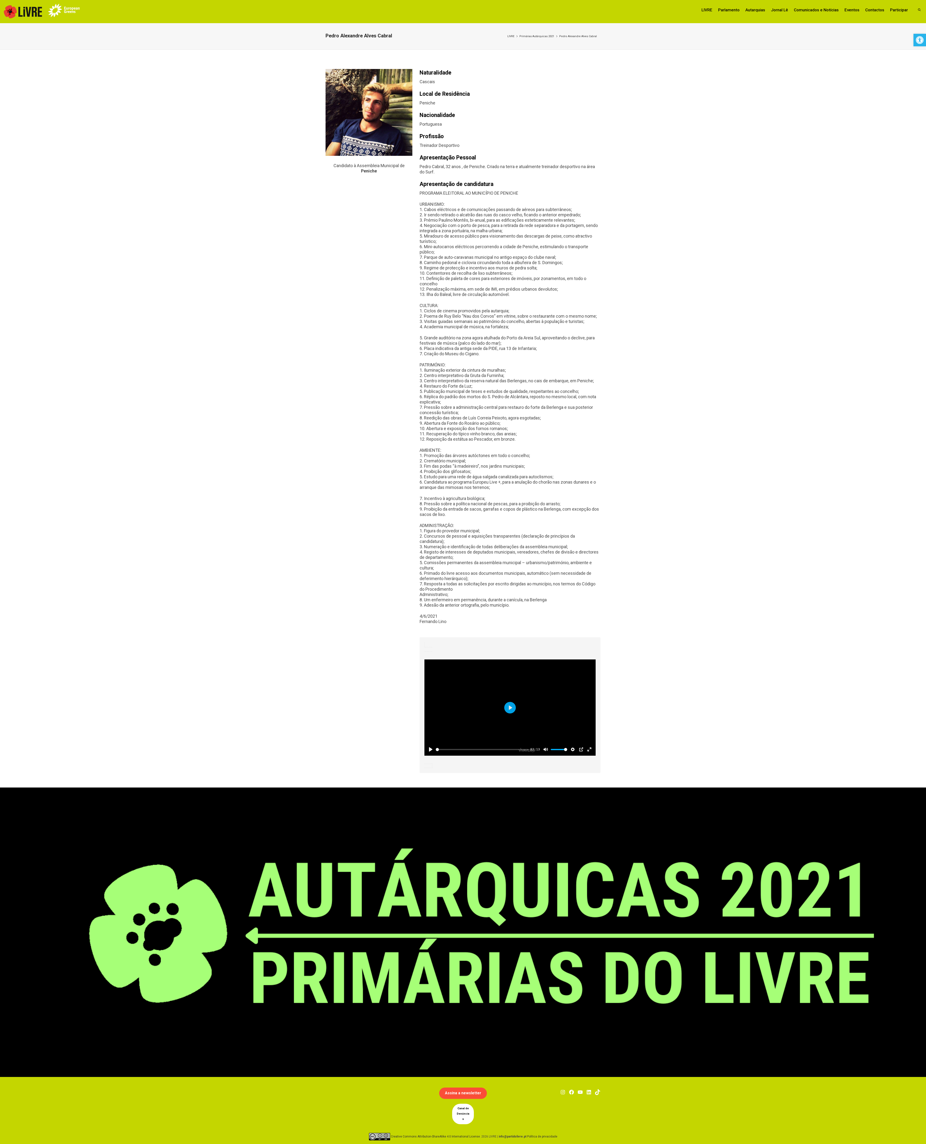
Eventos (851, 9)
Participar (899, 9)
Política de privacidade (542, 1136)
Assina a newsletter (463, 1093)
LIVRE (706, 9)
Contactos (874, 9)
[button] (919, 40)
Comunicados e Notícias (816, 9)
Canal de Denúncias (463, 1114)
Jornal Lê (779, 9)
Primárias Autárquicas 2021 (536, 36)
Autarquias (755, 9)
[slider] (482, 749)
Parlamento (729, 9)
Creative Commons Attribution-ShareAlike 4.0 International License (435, 1136)
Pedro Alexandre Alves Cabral (578, 36)
